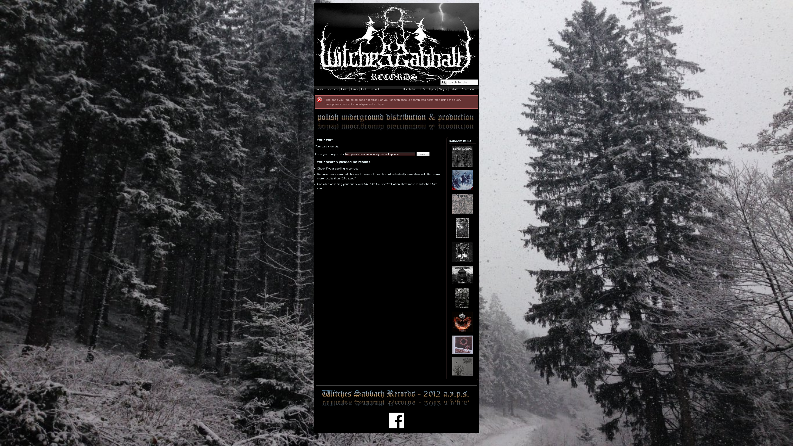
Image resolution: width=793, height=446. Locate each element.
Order (344, 89)
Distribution (409, 89)
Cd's (422, 89)
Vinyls (443, 89)
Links (354, 89)
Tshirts (454, 89)
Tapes (432, 89)
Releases (332, 89)
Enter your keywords (330, 154)
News (319, 89)
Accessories (469, 89)
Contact (374, 89)
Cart (363, 89)
